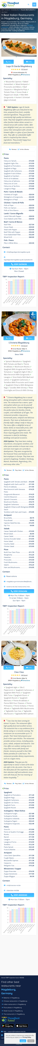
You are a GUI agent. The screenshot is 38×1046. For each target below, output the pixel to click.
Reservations (11, 576)
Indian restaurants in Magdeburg (15, 1004)
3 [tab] (18, 333)
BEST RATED (5, 10)
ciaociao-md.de (13, 890)
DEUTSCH (4, 12)
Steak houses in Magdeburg (13, 1011)
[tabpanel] (19, 48)
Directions (26, 75)
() (24, 69)
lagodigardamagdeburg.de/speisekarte (18, 260)
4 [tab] (20, 333)
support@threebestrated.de (16, 1031)
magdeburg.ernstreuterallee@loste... (19, 581)
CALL (9, 62)
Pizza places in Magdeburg (13, 1007)
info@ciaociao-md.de (13, 885)
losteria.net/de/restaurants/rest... (19, 587)
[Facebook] (2, 1035)
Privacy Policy (27, 1037)
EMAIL (30, 62)
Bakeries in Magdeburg (11, 998)
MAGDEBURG (15, 10)
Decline (31, 1041)
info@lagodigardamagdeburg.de (18, 252)
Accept (23, 1041)
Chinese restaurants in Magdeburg (15, 1001)
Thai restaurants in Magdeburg (14, 1014)
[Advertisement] (19, 956)
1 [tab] (15, 333)
